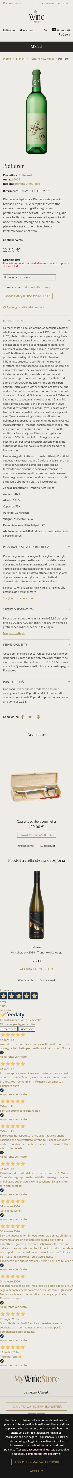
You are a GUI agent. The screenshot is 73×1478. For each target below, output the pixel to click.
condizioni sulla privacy (35, 287)
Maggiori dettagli (14, 633)
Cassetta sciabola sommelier (36, 821)
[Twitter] (30, 717)
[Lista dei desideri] (45, 30)
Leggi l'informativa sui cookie (37, 1462)
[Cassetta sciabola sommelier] (36, 779)
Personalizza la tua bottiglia (26, 547)
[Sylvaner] (36, 905)
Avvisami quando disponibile (27, 296)
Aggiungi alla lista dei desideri (25, 307)
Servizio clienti (15, 644)
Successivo (47, 845)
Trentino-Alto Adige (27, 183)
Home (7, 58)
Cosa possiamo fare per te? (53, 3)
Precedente (26, 845)
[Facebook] (22, 717)
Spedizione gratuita (18, 609)
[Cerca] (60, 34)
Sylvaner (37, 947)
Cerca (66, 34)
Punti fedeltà (13, 681)
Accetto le (28, 287)
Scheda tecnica (15, 320)
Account (28, 30)
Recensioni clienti (14, 3)
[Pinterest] (38, 717)
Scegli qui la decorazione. (19, 598)
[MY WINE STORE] (36, 16)
